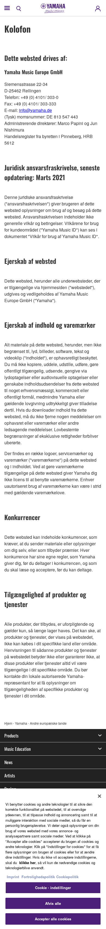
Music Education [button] (17, 749)
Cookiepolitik (67, 876)
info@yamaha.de (35, 110)
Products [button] (11, 735)
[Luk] (99, 796)
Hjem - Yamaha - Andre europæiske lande (35, 723)
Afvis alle (53, 903)
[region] (53, 859)
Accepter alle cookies (53, 918)
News (8, 762)
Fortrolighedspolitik (38, 876)
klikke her (27, 862)
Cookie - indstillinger (53, 887)
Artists (9, 775)
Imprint (13, 876)
